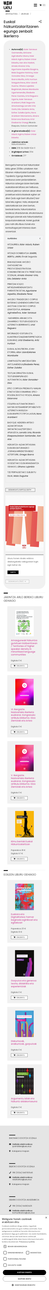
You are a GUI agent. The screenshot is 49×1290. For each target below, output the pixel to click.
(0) (43, 5)
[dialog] (24, 1252)
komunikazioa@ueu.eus (23, 1212)
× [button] (46, 1218)
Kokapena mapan (20, 1151)
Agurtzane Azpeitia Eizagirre (24, 69)
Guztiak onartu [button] (24, 1272)
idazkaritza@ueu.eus (22, 1179)
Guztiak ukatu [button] (24, 1279)
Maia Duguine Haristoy (22, 72)
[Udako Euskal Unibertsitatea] (8, 5)
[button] (24, 1285)
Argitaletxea (11, 14)
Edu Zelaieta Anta (26, 109)
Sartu (13, 572)
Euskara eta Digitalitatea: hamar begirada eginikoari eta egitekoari (24, 918)
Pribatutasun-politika (27, 1242)
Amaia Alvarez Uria (20, 66)
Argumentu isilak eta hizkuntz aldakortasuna (24, 1100)
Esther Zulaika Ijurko (20, 112)
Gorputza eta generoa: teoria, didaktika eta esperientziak (24, 983)
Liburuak (25, 14)
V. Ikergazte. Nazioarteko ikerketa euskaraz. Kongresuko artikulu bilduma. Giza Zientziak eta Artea (23, 781)
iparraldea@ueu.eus (21, 1146)
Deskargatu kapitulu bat (19, 490)
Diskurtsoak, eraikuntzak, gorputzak (24, 1043)
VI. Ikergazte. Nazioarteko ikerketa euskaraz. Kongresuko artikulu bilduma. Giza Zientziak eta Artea (23, 715)
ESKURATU (20, 666)
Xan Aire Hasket (26, 62)
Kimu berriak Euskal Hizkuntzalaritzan (22, 843)
